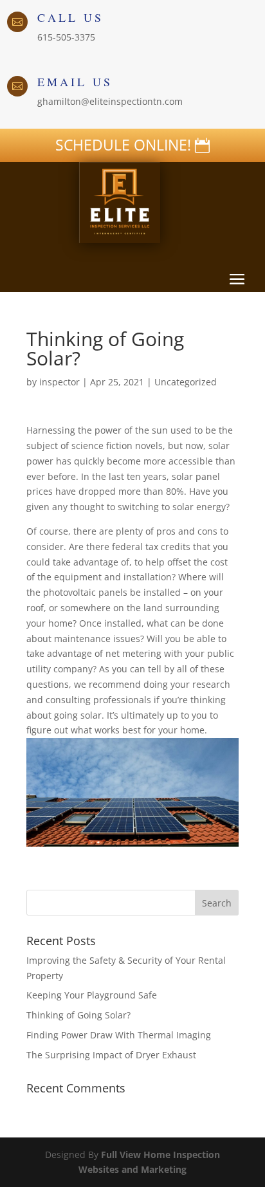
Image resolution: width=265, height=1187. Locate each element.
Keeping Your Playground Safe (91, 995)
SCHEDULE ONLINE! (123, 144)
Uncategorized (185, 382)
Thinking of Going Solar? (78, 1015)
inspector (59, 382)
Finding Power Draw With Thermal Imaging (118, 1035)
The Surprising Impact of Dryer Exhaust (111, 1055)
